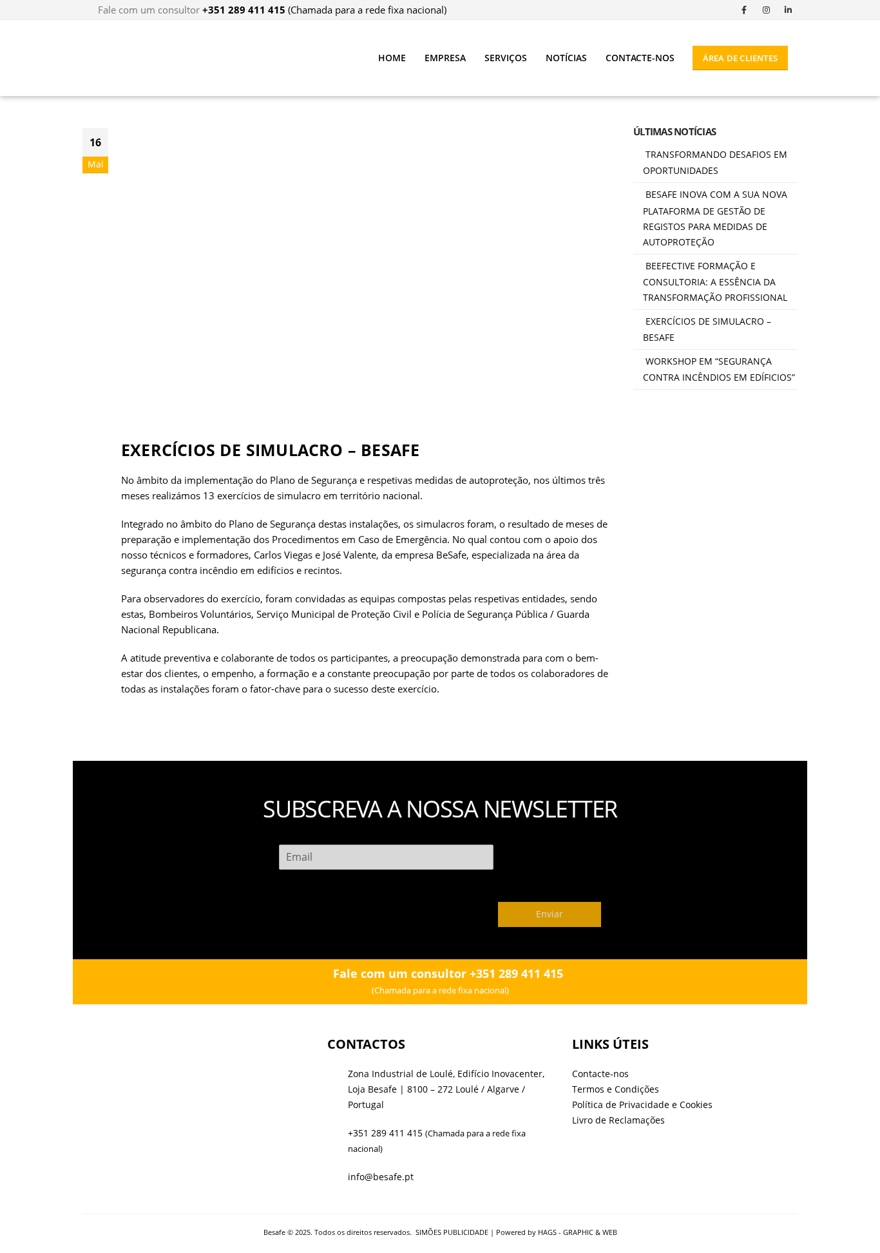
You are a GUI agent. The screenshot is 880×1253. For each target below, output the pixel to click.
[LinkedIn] (788, 10)
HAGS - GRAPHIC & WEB (577, 1232)
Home (392, 58)
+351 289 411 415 (385, 1133)
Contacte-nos (640, 58)
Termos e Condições (615, 1089)
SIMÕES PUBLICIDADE (452, 1232)
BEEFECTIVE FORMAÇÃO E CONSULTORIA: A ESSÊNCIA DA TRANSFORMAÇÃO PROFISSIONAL (715, 281)
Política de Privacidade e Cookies (642, 1105)
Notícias (566, 58)
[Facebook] (744, 10)
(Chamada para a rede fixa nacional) (324, 9)
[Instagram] (766, 10)
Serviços (505, 58)
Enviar (549, 914)
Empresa (445, 58)
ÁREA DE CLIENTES (740, 58)
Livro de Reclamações (618, 1120)
